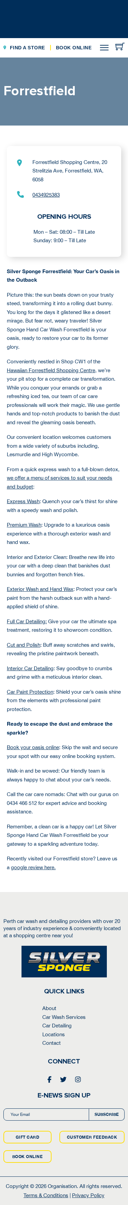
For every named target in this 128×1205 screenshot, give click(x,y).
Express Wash (23, 501)
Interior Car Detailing (30, 668)
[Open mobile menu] (104, 47)
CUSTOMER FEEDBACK (92, 1137)
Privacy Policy (88, 1195)
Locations (53, 1034)
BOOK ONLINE (27, 1156)
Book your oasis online (33, 747)
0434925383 (46, 195)
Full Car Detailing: (27, 621)
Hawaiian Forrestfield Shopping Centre (51, 370)
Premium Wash (24, 525)
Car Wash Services (64, 1017)
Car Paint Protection (30, 692)
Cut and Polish (23, 645)
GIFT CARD (28, 1137)
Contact (51, 1043)
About (49, 1008)
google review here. (33, 867)
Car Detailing (57, 1025)
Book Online (74, 47)
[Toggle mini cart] (120, 46)
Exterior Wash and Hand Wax (40, 589)
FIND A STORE (27, 47)
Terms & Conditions (46, 1195)
